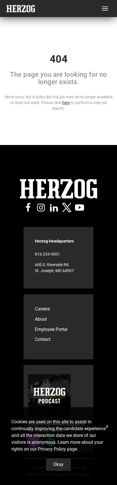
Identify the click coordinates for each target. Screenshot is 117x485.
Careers (42, 309)
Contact (43, 339)
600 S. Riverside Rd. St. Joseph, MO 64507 (54, 267)
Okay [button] (58, 464)
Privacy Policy (52, 449)
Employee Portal (51, 329)
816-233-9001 (47, 254)
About (41, 319)
